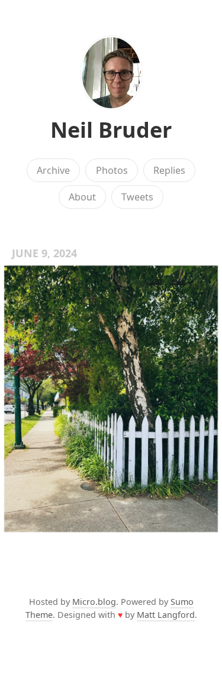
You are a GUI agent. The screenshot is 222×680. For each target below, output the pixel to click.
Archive (53, 170)
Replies (169, 170)
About (82, 196)
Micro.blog (94, 601)
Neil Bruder (111, 129)
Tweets (137, 196)
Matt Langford (166, 614)
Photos (112, 170)
